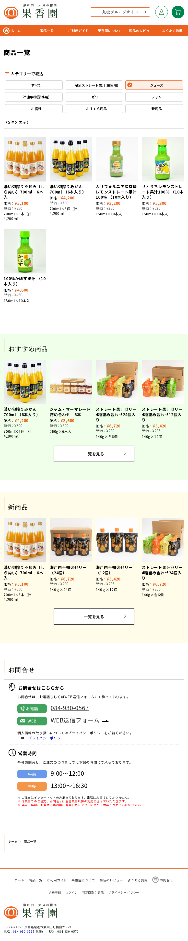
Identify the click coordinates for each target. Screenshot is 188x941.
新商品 (157, 108)
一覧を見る (94, 454)
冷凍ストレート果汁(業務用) (96, 85)
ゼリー (96, 96)
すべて (36, 85)
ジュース (156, 85)
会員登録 (55, 892)
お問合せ (167, 880)
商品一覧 (35, 880)
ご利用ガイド (57, 880)
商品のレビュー (111, 880)
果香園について (83, 880)
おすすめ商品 (96, 108)
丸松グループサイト (120, 12)
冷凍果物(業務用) (36, 96)
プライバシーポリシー (46, 737)
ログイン (71, 892)
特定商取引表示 (93, 892)
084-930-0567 (24, 931)
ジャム (157, 96)
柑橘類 (36, 108)
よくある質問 (138, 880)
